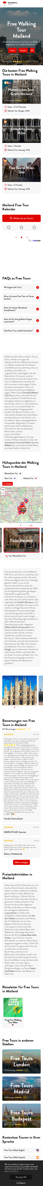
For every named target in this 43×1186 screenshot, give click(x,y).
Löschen (9, 483)
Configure (21, 1182)
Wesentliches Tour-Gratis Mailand (21, 92)
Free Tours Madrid (21, 1088)
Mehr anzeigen (21, 862)
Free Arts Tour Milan (21, 131)
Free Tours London (21, 1061)
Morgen (23, 50)
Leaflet (20, 522)
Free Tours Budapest (21, 1116)
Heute (12, 50)
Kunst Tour (8, 478)
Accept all (21, 1177)
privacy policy (13, 1171)
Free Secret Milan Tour (21, 170)
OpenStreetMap (30, 522)
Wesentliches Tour (11, 473)
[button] (21, 507)
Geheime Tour (28, 478)
